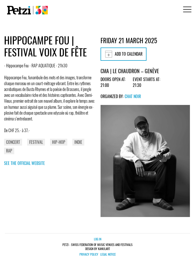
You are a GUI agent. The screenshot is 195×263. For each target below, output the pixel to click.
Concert (13, 142)
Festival (36, 142)
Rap (9, 151)
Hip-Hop (58, 142)
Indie (78, 142)
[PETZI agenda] (26, 10)
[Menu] (186, 10)
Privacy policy (88, 254)
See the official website (24, 163)
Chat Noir (133, 96)
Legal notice (108, 254)
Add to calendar (128, 54)
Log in (97, 239)
